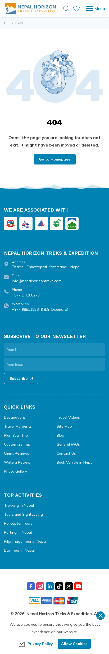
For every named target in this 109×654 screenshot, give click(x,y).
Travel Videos (68, 417)
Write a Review (17, 462)
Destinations (15, 417)
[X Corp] (69, 586)
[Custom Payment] (54, 601)
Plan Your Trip (16, 435)
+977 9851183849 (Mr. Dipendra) (40, 309)
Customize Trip (17, 444)
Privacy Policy (40, 643)
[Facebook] (31, 586)
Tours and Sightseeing (23, 514)
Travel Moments (18, 426)
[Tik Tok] (59, 586)
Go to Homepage (54, 159)
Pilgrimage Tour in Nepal (25, 541)
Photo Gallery (15, 471)
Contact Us (66, 453)
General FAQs (68, 444)
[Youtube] (78, 586)
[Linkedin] (50, 586)
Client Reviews (16, 453)
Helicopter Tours (18, 523)
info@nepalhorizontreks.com (36, 280)
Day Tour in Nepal (19, 550)
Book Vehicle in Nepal (75, 462)
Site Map (64, 426)
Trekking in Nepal (19, 505)
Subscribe (19, 378)
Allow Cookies (74, 643)
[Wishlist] (76, 8)
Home (8, 23)
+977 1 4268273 (26, 295)
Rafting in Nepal (18, 532)
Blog (60, 435)
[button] (66, 8)
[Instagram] (40, 586)
